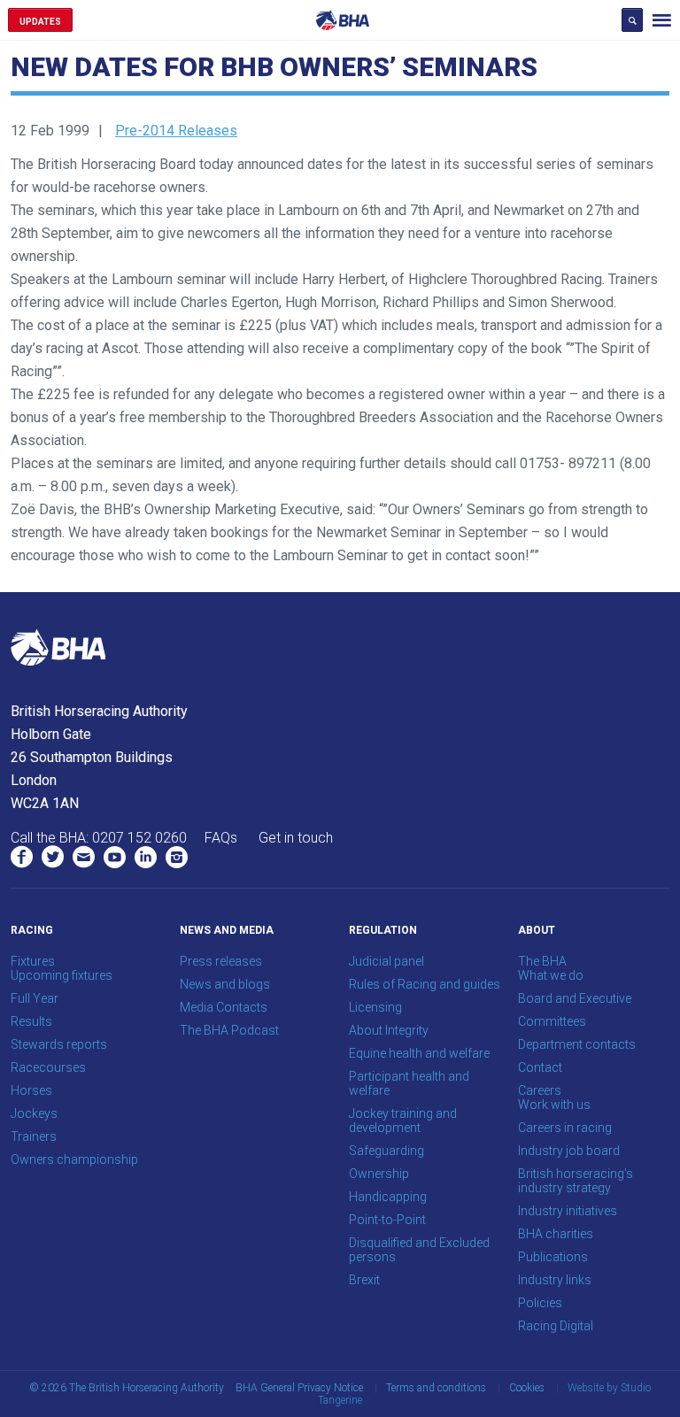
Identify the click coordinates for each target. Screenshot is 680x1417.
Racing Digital (555, 1326)
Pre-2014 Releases (176, 130)
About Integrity (389, 1030)
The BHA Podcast (229, 1030)
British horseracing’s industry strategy (575, 1181)
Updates (40, 22)
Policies (540, 1303)
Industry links (554, 1280)
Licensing (375, 1007)
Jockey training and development (403, 1120)
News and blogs (225, 984)
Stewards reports (59, 1044)
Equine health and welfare (419, 1053)
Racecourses (48, 1067)
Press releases (221, 961)
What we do (550, 975)
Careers (539, 1090)
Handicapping (388, 1197)
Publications (553, 1257)
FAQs (221, 837)
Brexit (364, 1280)
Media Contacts (223, 1007)
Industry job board (569, 1151)
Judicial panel (386, 961)
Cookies (527, 1388)
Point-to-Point (387, 1220)
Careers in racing (565, 1128)
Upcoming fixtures (61, 975)
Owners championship (74, 1159)
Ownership (379, 1174)
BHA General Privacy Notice (299, 1388)
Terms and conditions (436, 1388)
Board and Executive (574, 998)
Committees (552, 1021)
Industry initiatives (567, 1211)
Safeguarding (386, 1151)
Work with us (554, 1104)
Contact (540, 1067)
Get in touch (296, 837)
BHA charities (555, 1234)
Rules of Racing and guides (424, 984)
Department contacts (577, 1044)
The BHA (542, 961)
